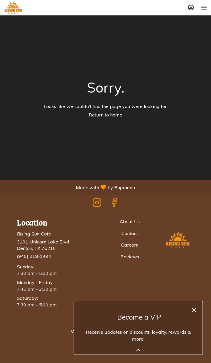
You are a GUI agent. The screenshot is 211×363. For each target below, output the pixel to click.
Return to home (105, 115)
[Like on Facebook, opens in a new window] (114, 203)
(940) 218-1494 (34, 256)
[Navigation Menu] (203, 7)
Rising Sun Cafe (177, 240)
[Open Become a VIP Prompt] (138, 350)
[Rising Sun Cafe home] (27, 7)
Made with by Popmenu (69, 187)
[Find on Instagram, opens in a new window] (97, 203)
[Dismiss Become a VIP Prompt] (193, 309)
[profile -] (191, 7)
